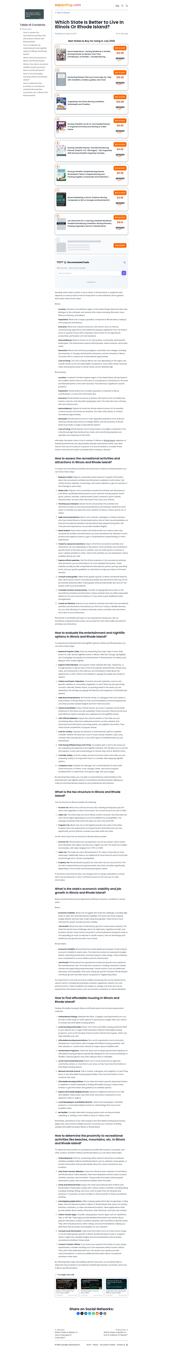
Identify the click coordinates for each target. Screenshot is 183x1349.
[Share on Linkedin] (85, 1313)
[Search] (122, 6)
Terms (88, 1345)
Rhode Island (109, 440)
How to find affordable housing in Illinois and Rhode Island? (35, 76)
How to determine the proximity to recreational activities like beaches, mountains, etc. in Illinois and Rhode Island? (35, 89)
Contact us (121, 1345)
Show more (26, 29)
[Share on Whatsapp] (93, 1313)
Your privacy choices (107, 1345)
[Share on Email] (104, 1313)
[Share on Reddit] (97, 1313)
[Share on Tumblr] (101, 1313)
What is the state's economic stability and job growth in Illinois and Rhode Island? (35, 67)
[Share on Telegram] (89, 1313)
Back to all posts (63, 13)
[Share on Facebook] (78, 1313)
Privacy (95, 1345)
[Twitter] (127, 1345)
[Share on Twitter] (81, 1313)
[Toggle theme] (124, 262)
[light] (127, 6)
